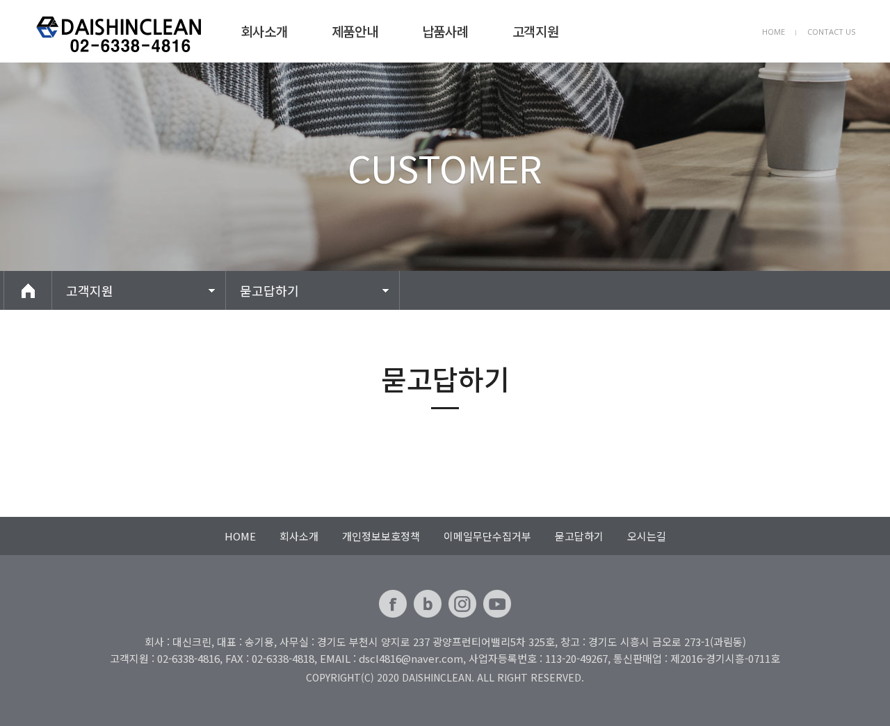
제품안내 (355, 31)
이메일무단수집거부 (487, 536)
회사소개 (264, 31)
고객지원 (535, 31)
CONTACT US (831, 31)
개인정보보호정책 (381, 536)
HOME (773, 31)
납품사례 (445, 31)
